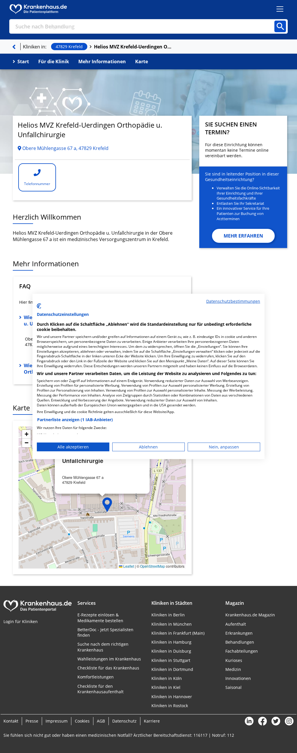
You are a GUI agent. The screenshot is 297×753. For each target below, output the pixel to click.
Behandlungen (239, 642)
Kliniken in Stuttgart (170, 660)
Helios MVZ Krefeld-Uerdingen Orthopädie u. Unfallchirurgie (133, 47)
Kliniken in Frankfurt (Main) (177, 633)
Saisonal (233, 687)
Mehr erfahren (243, 236)
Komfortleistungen (95, 677)
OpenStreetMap (152, 566)
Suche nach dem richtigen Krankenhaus (102, 646)
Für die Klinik (53, 61)
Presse (32, 721)
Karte (141, 61)
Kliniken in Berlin (168, 615)
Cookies (82, 721)
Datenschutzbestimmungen (233, 301)
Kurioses (233, 660)
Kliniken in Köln (166, 678)
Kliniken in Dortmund (172, 669)
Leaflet (128, 566)
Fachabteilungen (241, 651)
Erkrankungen (239, 633)
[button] (107, 504)
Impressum (57, 721)
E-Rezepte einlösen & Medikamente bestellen (100, 617)
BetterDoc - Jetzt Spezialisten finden (105, 632)
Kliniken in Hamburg (171, 642)
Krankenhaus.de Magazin (250, 615)
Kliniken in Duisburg (171, 651)
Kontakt (10, 721)
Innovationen (238, 678)
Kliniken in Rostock (169, 705)
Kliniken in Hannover (171, 696)
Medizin (233, 669)
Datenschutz (124, 721)
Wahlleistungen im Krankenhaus (109, 659)
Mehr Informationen (102, 61)
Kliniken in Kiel (165, 687)
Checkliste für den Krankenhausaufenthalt (100, 688)
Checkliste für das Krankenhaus (108, 668)
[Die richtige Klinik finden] (14, 46)
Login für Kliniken (20, 621)
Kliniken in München (171, 624)
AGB (101, 721)
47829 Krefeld (69, 46)
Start (23, 61)
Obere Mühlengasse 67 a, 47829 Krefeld (64, 148)
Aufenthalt (235, 624)
